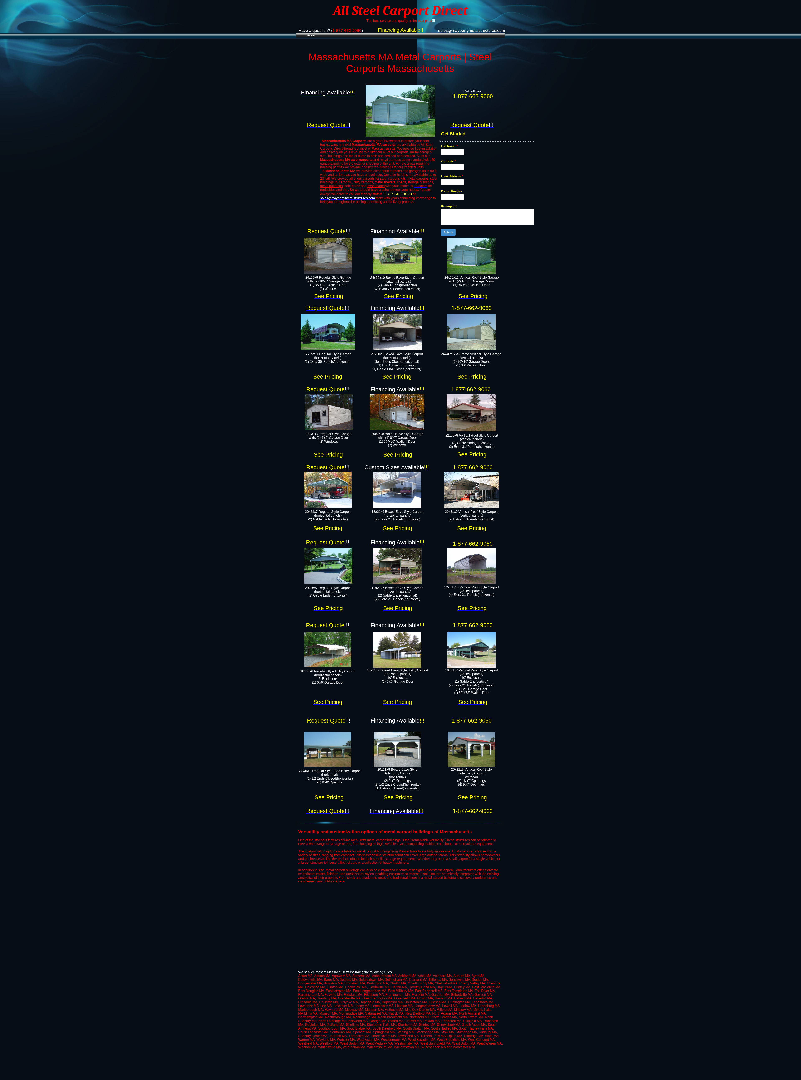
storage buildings (420, 182)
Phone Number (451, 191)
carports (396, 171)
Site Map (311, 35)
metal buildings (331, 186)
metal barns (376, 186)
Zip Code (448, 161)
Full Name (449, 146)
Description (449, 206)
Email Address (452, 176)
